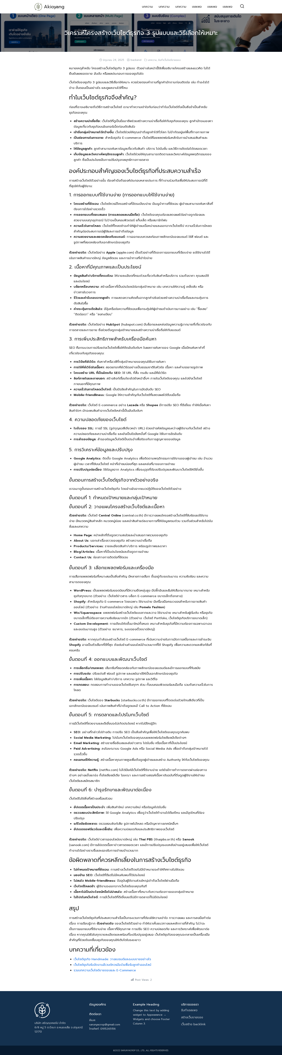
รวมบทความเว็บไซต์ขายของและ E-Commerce (105, 970)
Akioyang (54, 6)
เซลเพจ (197, 6)
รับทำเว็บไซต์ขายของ (169, 60)
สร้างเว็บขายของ (192, 1017)
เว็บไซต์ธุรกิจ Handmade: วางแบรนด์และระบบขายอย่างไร (112, 959)
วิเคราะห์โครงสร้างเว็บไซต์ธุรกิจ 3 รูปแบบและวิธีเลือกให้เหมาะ (141, 33)
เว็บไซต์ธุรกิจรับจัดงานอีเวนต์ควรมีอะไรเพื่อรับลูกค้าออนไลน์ (112, 964)
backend (136, 60)
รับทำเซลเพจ (189, 1010)
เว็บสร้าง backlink (193, 1024)
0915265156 (108, 1029)
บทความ (147, 6)
